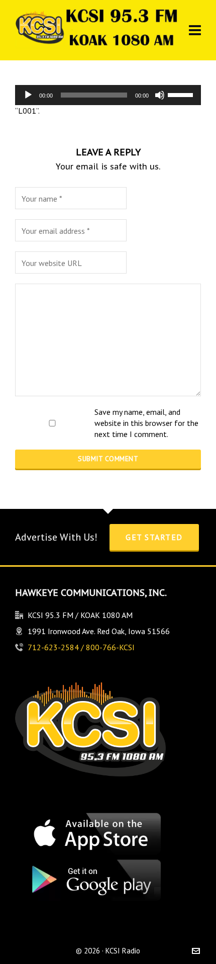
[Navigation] (195, 30)
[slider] (182, 94)
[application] (108, 95)
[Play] (28, 95)
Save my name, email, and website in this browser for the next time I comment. (146, 423)
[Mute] (160, 95)
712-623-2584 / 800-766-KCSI (81, 647)
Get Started (154, 537)
